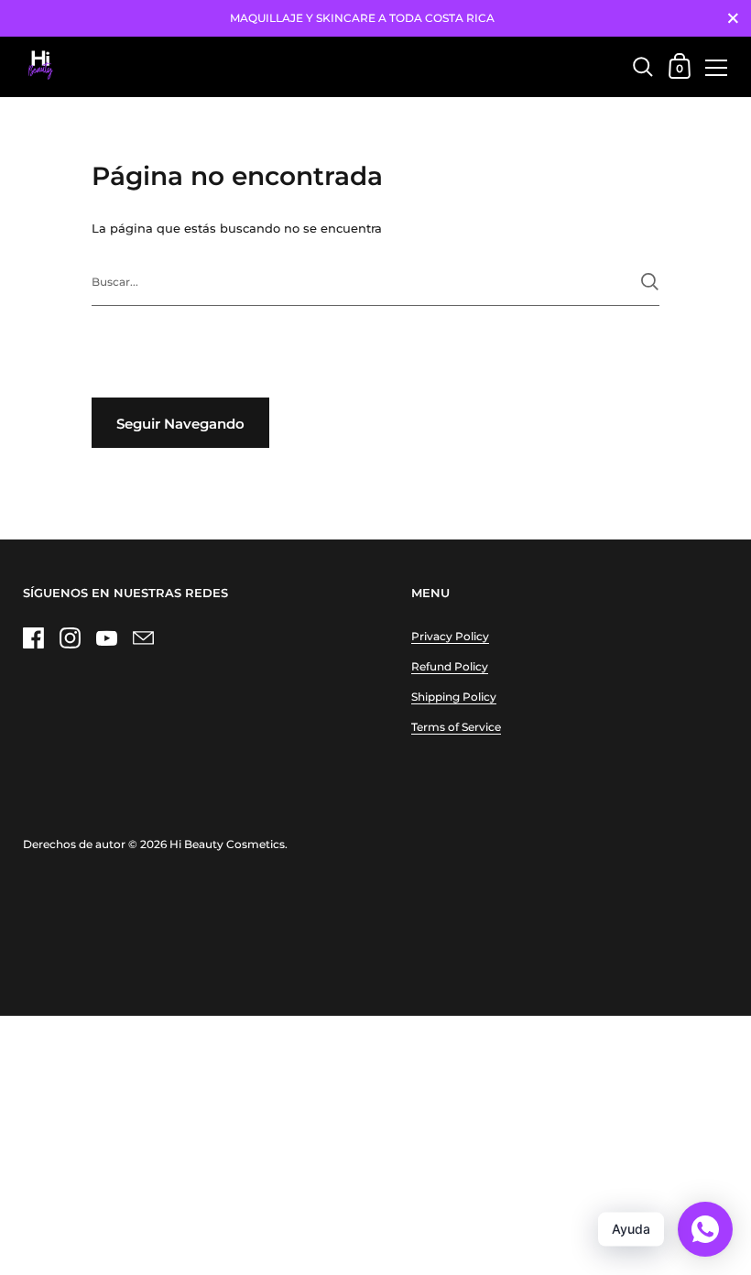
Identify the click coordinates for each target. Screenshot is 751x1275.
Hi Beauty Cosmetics (227, 844)
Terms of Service (456, 727)
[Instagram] (69, 637)
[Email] (143, 637)
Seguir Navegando (180, 423)
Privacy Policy (450, 636)
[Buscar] (649, 281)
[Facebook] (33, 637)
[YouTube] (106, 637)
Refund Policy (449, 666)
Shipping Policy (453, 696)
